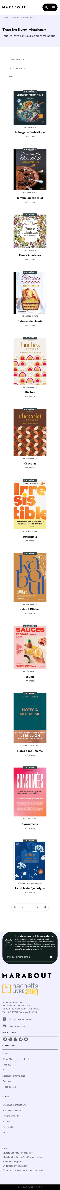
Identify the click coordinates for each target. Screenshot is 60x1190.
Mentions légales (12, 1161)
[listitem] (5, 1039)
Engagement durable (15, 1166)
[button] (16, 59)
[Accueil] (15, 7)
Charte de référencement (17, 1153)
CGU (5, 1148)
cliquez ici (37, 948)
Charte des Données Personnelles (22, 1157)
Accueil (5, 17)
